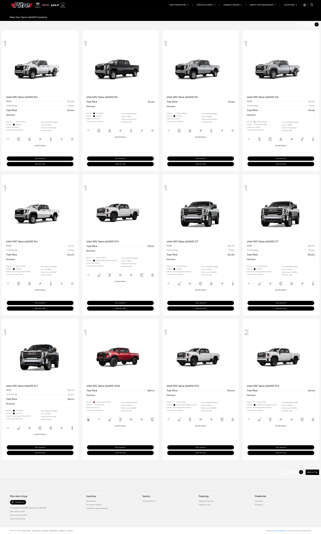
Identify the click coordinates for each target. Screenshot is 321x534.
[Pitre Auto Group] (38, 5)
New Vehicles (91, 501)
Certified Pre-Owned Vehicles (97, 508)
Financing (204, 496)
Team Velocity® (279, 531)
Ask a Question (40, 158)
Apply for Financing (206, 501)
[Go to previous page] (307, 24)
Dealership (260, 496)
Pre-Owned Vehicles (94, 504)
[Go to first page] (301, 24)
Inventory (91, 496)
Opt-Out (70, 530)
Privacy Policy (26, 530)
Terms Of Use (36, 530)
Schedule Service (148, 501)
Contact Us (20, 502)
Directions (259, 504)
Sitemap (45, 530)
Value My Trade (40, 164)
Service (146, 496)
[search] (311, 5)
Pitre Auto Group (15, 530)
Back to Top (312, 472)
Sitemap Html (53, 530)
